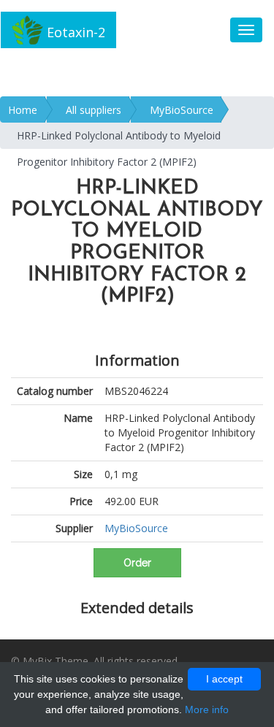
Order (137, 563)
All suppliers (93, 110)
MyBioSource (181, 110)
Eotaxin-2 (74, 32)
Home (22, 110)
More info (207, 709)
